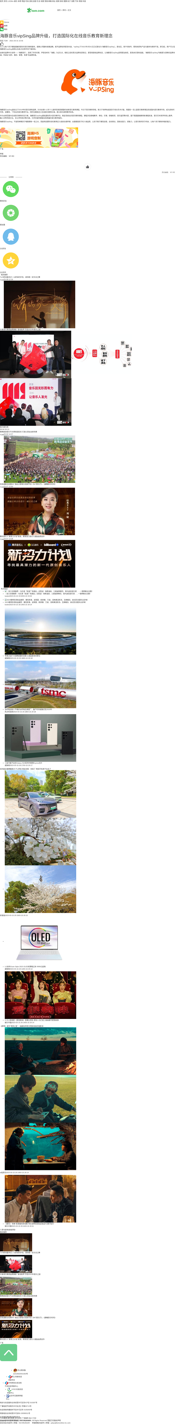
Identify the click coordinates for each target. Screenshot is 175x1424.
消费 (73, 1)
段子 (69, 1)
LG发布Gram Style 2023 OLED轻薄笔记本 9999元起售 (25, 967)
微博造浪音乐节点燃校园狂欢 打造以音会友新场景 (18, 432)
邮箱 (50, 1)
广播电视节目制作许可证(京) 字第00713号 (15, 1406)
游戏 (31, 1)
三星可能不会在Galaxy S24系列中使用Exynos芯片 (23, 763)
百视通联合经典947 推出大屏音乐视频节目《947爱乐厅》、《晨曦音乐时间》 (28, 484)
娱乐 (15, 1)
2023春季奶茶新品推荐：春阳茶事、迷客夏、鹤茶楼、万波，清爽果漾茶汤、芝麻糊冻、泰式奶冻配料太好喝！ (46, 602)
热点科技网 (9, 712)
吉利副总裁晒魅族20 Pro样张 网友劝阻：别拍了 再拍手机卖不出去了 (25, 769)
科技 (84, 1)
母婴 (42, 1)
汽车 (76, 1)
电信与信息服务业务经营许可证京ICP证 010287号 (18, 1403)
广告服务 (25, 1418)
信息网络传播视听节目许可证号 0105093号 (16, 1410)
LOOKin (11, 1)
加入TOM (32, 1418)
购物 (80, 1)
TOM (6, 41)
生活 (38, 1)
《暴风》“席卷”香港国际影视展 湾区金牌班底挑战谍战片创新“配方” (29, 1224)
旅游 (34, 1)
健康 (65, 1)
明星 (23, 1)
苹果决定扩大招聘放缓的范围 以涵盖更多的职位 (22, 656)
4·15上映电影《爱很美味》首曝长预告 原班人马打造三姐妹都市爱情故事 (32, 1020)
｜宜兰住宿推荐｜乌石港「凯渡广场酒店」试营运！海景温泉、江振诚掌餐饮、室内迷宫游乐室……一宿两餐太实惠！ (48, 594)
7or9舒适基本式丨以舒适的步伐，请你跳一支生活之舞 (20, 277)
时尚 (27, 1)
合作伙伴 (18, 1418)
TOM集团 (3, 1418)
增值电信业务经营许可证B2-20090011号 (15, 1413)
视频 (57, 1)
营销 (46, 1)
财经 (61, 1)
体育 (19, 1)
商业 (53, 1)
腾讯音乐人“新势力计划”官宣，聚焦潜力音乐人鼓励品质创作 (22, 536)
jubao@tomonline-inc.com (60, 1423)
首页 (1, 1)
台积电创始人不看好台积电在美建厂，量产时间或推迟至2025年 (28, 709)
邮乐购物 (11, 1418)
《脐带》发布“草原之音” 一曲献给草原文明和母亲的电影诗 (21, 1026)
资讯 (5, 1)
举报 (1, 154)
